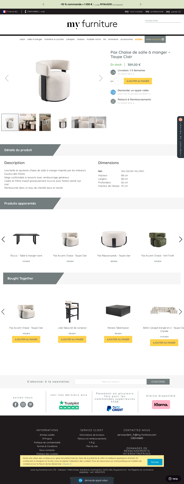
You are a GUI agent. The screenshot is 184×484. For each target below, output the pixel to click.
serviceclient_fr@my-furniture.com (136, 434)
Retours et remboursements (92, 438)
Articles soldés (47, 434)
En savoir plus (125, 102)
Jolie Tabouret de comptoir (72, 327)
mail (43, 11)
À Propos (47, 438)
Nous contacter (47, 450)
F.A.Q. (92, 442)
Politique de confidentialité (47, 442)
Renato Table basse (118, 327)
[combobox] (163, 20)
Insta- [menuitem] (153, 39)
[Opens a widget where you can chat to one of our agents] (173, 479)
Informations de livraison (92, 434)
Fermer (155, 462)
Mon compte (136, 11)
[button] (7, 78)
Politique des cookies (47, 453)
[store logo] (92, 24)
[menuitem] (22, 39)
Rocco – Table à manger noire (26, 255)
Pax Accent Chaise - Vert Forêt (157, 255)
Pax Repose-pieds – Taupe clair (113, 255)
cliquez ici (67, 464)
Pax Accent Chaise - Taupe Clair (70, 255)
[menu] (92, 39)
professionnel (157, 11)
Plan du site (92, 446)
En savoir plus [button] (125, 73)
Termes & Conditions (47, 446)
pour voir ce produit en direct (133, 93)
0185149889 (32, 11)
